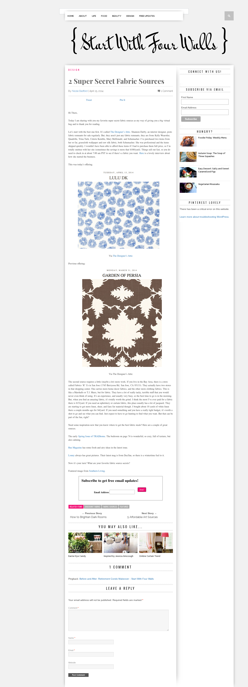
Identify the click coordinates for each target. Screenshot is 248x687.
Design (130, 16)
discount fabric (92, 506)
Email (71, 650)
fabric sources (110, 506)
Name (71, 638)
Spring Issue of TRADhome (91, 436)
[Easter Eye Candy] (85, 552)
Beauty (116, 16)
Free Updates (147, 16)
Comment (73, 608)
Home (70, 16)
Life (94, 16)
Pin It (122, 99)
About (83, 16)
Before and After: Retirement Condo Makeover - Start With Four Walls (116, 578)
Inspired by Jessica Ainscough (118, 556)
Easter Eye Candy (77, 556)
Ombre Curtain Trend (149, 556)
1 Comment (167, 91)
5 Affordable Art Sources (142, 517)
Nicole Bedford (80, 91)
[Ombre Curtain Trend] (156, 552)
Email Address (101, 492)
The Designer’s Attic (120, 131)
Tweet (89, 99)
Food (104, 16)
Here (141, 153)
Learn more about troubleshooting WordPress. (204, 216)
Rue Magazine (75, 447)
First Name (187, 97)
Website (72, 663)
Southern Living (97, 470)
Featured (124, 506)
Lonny (71, 455)
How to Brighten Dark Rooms (88, 517)
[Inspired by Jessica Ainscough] (120, 552)
